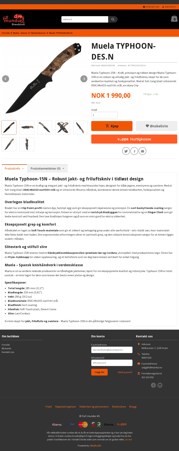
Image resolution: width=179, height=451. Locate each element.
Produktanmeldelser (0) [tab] (45, 168)
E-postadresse (99, 344)
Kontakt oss (8, 352)
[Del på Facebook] (134, 151)
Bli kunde (6, 348)
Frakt (48, 406)
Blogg (133, 406)
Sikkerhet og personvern (94, 406)
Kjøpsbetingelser (65, 406)
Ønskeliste (158, 125)
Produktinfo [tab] (12, 168)
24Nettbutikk (95, 445)
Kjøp (115, 125)
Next (87, 78)
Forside (6, 33)
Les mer (128, 439)
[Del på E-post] (142, 151)
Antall (94, 109)
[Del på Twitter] (126, 151)
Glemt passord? (125, 372)
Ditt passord (97, 357)
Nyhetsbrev (119, 406)
